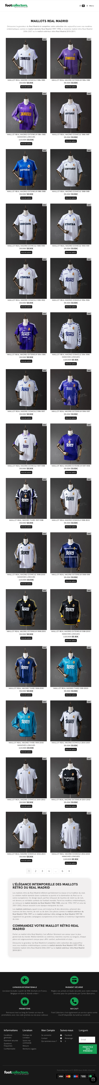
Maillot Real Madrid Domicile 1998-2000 (71, 520)
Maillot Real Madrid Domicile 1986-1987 (70, 134)
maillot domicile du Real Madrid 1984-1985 (42, 903)
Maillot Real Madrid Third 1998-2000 (26, 688)
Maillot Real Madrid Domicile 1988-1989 (70, 191)
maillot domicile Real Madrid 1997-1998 (44, 29)
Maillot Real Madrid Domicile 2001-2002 (26, 800)
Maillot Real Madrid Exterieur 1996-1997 (71, 411)
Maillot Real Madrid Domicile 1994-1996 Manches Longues (71, 355)
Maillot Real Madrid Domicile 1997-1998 (26, 466)
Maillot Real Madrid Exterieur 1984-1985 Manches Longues (26, 135)
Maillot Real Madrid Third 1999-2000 (70, 688)
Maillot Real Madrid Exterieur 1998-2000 (26, 631)
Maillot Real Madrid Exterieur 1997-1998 (71, 466)
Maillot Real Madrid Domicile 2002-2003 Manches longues (71, 855)
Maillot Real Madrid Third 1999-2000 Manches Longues (26, 744)
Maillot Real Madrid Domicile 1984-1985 (26, 80)
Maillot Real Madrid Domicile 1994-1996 (71, 300)
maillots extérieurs (23, 909)
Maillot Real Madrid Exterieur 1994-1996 (26, 354)
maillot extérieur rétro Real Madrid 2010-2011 (56, 31)
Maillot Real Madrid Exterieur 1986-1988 (26, 191)
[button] (93, 1079)
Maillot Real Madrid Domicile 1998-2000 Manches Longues (26, 575)
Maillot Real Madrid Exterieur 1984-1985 (71, 80)
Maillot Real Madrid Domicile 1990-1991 (70, 246)
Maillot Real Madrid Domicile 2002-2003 (26, 854)
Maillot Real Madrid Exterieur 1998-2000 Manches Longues (70, 632)
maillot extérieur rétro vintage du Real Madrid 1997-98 (59, 914)
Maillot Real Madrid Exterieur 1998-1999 (71, 574)
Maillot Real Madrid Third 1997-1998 (26, 520)
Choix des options (26, 86)
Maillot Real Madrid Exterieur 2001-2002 (70, 800)
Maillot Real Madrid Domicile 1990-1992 (26, 300)
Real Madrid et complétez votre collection (46, 26)
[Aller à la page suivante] (69, 871)
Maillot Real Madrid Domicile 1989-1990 (26, 246)
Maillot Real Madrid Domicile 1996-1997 (26, 411)
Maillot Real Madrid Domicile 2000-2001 (71, 743)
